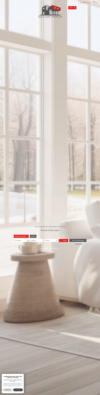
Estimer (33, 236)
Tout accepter (18, 389)
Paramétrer (7, 389)
